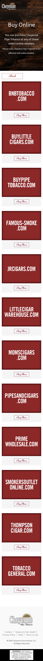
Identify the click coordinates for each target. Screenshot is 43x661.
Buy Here (21, 115)
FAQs (20, 635)
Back (12, 76)
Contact (8, 632)
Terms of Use (32, 635)
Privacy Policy (9, 635)
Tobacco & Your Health (25, 632)
